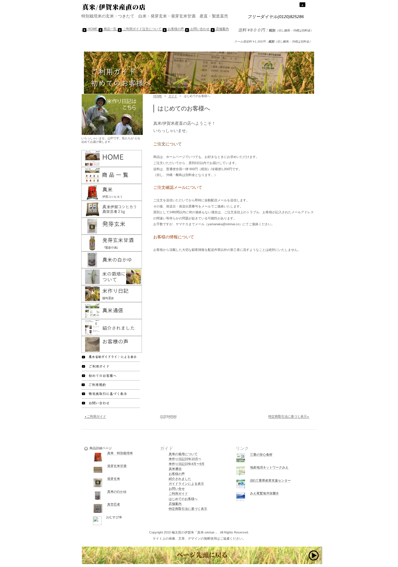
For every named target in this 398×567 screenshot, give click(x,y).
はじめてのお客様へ (183, 499)
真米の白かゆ (116, 491)
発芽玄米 (113, 478)
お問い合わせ (199, 29)
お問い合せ (177, 488)
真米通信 (175, 469)
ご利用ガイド (132, 29)
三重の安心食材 (261, 454)
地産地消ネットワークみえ (269, 467)
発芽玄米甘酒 (116, 466)
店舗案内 (222, 29)
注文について (151, 29)
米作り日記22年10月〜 (185, 459)
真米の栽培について (183, 454)
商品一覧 (110, 29)
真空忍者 (113, 504)
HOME (92, 29)
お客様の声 (176, 29)
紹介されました (180, 478)
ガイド (172, 96)
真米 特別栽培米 (120, 453)
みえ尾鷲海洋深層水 (264, 493)
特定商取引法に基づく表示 (287, 416)
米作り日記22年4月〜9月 (187, 464)
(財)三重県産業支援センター (270, 480)
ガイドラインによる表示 (186, 483)
